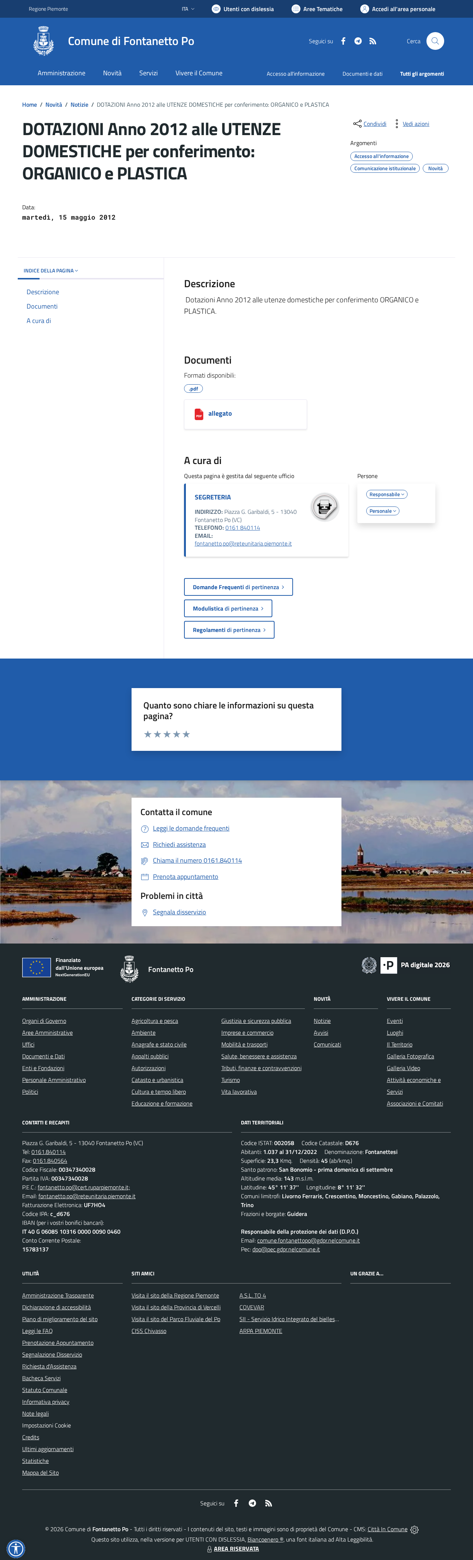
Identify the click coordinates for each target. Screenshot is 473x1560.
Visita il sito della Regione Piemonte (175, 1295)
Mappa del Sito (40, 1472)
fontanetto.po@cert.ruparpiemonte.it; (84, 1187)
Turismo (230, 1079)
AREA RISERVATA (236, 1548)
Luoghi (395, 1032)
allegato (220, 413)
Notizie (79, 104)
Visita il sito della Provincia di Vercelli (176, 1307)
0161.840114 (48, 1151)
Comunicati (327, 1044)
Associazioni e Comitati (415, 1103)
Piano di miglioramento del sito (60, 1319)
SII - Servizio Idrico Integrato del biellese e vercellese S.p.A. (311, 1319)
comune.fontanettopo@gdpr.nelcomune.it (308, 1240)
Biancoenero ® (265, 1539)
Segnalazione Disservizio (52, 1354)
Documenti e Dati (43, 1056)
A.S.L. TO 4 (252, 1295)
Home (29, 104)
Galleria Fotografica (410, 1056)
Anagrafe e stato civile (159, 1044)
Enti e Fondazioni (43, 1068)
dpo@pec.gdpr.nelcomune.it (286, 1249)
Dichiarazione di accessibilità (56, 1307)
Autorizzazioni (149, 1068)
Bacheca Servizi (41, 1378)
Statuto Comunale (44, 1389)
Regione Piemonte (48, 9)
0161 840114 (242, 527)
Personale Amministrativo (54, 1079)
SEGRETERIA (213, 497)
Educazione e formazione (162, 1103)
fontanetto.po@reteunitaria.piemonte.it (243, 543)
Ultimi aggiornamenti (48, 1448)
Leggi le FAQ (37, 1330)
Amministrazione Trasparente (58, 1295)
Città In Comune (388, 1529)
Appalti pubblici (150, 1056)
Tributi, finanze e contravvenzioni (261, 1068)
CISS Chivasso (149, 1330)
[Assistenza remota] (414, 1529)
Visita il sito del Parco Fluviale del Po (176, 1319)
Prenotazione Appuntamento (57, 1342)
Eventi (395, 1020)
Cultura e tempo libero (159, 1091)
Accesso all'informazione (296, 73)
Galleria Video (403, 1068)
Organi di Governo (44, 1020)
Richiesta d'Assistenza (49, 1366)
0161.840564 (50, 1160)
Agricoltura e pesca (155, 1020)
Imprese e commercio (247, 1032)
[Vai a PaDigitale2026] (406, 964)
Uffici (28, 1044)
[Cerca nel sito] (435, 41)
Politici (30, 1091)
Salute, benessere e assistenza (259, 1056)
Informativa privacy (45, 1401)
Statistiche (35, 1460)
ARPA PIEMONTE (260, 1330)
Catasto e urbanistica (157, 1079)
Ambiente (144, 1032)
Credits (30, 1437)
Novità (53, 104)
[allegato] (199, 414)
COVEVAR (251, 1307)
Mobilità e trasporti (244, 1044)
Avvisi (321, 1032)
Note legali (35, 1413)
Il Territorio (399, 1044)
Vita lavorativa (239, 1091)
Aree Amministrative (47, 1032)
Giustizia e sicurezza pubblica (256, 1020)
